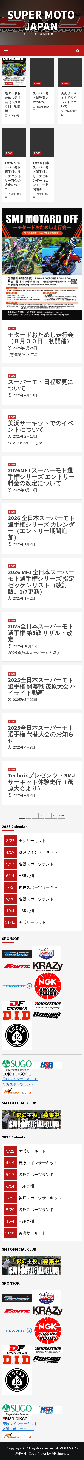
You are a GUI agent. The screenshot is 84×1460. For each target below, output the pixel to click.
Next (61, 815)
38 (54, 815)
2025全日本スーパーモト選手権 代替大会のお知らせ (41, 734)
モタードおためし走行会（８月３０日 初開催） (13, 102)
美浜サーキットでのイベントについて (41, 426)
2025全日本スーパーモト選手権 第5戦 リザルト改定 (41, 633)
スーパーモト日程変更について (40, 97)
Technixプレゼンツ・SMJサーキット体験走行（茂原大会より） (41, 782)
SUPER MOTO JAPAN (41, 20)
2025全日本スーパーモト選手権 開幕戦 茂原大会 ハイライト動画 (42, 686)
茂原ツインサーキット (20, 1079)
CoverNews (37, 1453)
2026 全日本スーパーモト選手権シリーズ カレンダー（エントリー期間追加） (41, 176)
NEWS (9, 83)
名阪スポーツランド (18, 1084)
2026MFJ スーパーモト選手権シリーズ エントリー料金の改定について (13, 176)
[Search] (77, 51)
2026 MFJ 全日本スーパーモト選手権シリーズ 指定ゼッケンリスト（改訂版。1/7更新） (41, 581)
